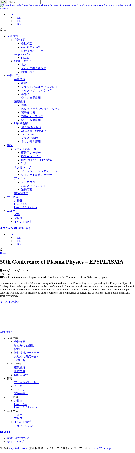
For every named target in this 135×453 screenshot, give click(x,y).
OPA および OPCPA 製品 (36, 159)
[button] (10, 14)
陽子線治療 (28, 112)
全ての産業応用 (31, 97)
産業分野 (19, 79)
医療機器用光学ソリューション (40, 108)
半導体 (25, 94)
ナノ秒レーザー (24, 167)
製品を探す (21, 193)
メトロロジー (29, 182)
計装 (24, 163)
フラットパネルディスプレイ (39, 86)
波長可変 (26, 189)
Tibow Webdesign (101, 448)
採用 (17, 349)
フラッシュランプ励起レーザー (40, 171)
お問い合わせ (22, 60)
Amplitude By (22, 54)
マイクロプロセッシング (36, 90)
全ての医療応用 (31, 119)
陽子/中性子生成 (31, 127)
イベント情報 (22, 221)
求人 (24, 64)
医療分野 (19, 101)
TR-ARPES (28, 134)
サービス (12, 196)
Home (3, 253)
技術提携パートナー (33, 50)
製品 (10, 145)
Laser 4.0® (20, 204)
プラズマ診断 (29, 137)
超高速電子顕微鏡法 (33, 131)
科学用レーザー (31, 156)
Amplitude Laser (17, 448)
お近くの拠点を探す (33, 68)
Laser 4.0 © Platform (25, 207)
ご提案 (18, 200)
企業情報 (12, 36)
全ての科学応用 (31, 141)
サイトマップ (15, 441)
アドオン (19, 178)
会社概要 (19, 39)
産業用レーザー (31, 152)
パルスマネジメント (33, 185)
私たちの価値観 (31, 47)
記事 (17, 214)
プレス (18, 217)
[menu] (5, 30)
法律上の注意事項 (18, 437)
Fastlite (25, 57)
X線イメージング (32, 116)
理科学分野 (21, 123)
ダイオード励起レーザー (36, 174)
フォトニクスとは (25, 425)
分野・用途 (14, 75)
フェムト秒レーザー (26, 148)
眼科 (24, 105)
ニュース (12, 210)
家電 (24, 83)
